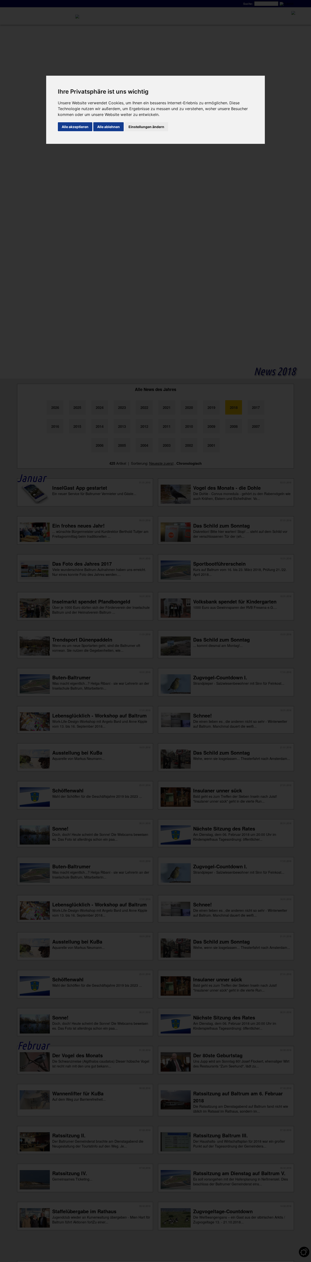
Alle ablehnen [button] (108, 127)
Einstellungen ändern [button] (146, 127)
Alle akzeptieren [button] (75, 127)
